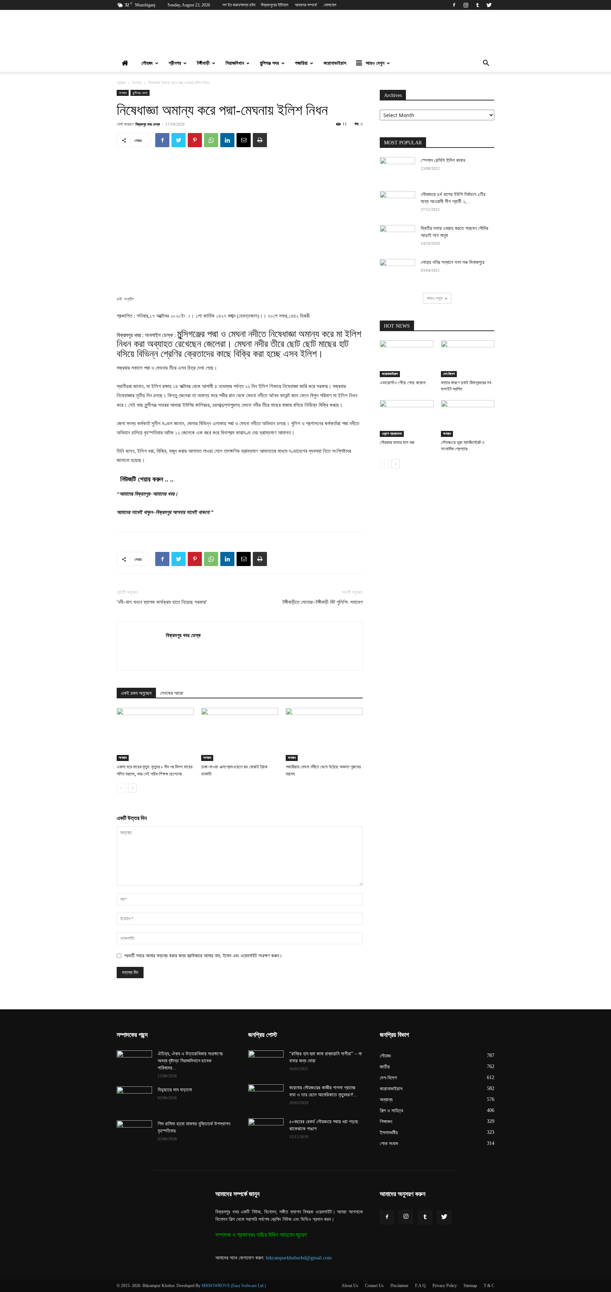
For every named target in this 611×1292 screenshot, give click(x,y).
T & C (489, 1285)
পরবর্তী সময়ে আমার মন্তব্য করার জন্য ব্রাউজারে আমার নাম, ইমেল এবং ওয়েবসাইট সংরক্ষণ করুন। (203, 955)
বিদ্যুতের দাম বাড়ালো (175, 1089)
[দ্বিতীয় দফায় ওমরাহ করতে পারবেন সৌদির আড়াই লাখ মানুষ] (397, 237)
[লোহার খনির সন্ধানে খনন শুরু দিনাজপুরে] (397, 271)
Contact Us (374, 1285)
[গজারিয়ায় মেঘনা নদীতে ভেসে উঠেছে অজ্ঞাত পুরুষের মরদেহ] (324, 734)
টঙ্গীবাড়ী (203, 63)
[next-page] (132, 788)
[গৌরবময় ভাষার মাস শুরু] (406, 418)
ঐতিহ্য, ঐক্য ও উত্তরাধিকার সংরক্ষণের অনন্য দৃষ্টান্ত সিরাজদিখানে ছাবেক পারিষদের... (190, 1061)
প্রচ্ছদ (121, 82)
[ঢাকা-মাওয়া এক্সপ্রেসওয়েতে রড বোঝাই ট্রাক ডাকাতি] (239, 734)
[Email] (244, 140)
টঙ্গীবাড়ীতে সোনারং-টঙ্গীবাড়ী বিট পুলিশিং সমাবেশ (323, 602)
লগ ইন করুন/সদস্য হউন (238, 4)
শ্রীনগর (175, 63)
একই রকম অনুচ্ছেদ (136, 693)
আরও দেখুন (375, 63)
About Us (350, 1285)
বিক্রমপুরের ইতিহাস (274, 4)
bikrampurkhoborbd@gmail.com (299, 1258)
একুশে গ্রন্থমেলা (392, 434)
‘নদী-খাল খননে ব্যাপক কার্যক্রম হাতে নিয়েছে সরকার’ (162, 602)
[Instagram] (465, 5)
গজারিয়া (301, 63)
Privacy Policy (444, 1285)
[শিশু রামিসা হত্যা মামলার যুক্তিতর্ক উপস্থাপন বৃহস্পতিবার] (134, 1132)
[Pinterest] (195, 140)
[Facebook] (454, 5)
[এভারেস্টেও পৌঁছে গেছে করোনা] (406, 358)
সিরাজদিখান (235, 63)
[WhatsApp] (211, 140)
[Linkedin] (227, 140)
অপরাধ (136, 82)
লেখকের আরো (171, 693)
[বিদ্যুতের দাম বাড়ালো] (134, 1098)
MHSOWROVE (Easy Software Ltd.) (234, 1285)
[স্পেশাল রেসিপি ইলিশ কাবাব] (397, 169)
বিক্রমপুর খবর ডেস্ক (147, 124)
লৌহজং (147, 63)
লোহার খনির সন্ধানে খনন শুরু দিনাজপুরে (452, 262)
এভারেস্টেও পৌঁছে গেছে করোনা (403, 382)
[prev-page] (121, 788)
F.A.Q (420, 1285)
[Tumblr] (477, 5)
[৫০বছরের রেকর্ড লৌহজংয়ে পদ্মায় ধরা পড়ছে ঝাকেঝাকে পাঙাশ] (266, 1130)
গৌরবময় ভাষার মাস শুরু (397, 442)
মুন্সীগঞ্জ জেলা (140, 92)
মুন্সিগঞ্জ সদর (269, 63)
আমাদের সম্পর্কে (306, 4)
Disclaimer (399, 1285)
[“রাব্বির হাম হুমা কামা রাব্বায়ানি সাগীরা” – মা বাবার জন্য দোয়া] (266, 1062)
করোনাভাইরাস (335, 63)
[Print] (260, 140)
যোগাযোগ (330, 4)
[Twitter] (489, 5)
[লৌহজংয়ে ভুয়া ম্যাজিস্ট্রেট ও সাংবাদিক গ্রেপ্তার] (468, 418)
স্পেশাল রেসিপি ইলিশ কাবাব (443, 160)
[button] (485, 63)
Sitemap (470, 1285)
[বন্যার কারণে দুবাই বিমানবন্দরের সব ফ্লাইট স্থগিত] (468, 358)
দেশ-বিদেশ (449, 374)
